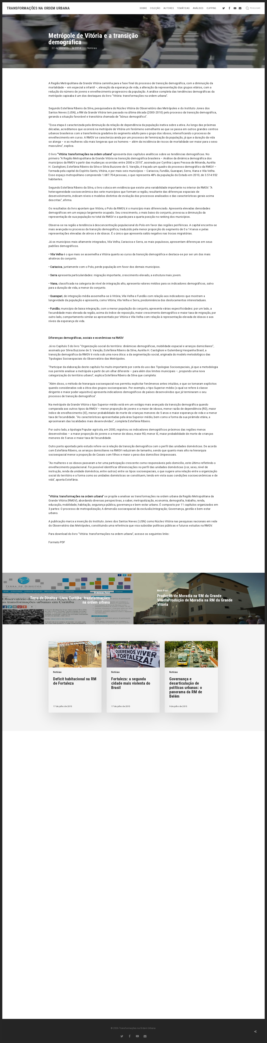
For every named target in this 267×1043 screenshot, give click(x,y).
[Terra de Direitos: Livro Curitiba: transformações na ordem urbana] (68, 598)
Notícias (92, 48)
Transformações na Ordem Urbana (38, 8)
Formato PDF (57, 542)
